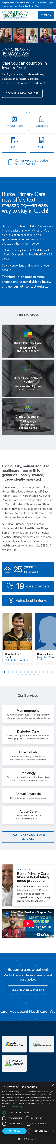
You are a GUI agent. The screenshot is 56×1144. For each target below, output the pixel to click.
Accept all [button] (14, 1131)
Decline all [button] (41, 1131)
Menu (47, 14)
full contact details (33, 286)
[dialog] (28, 1113)
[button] (28, 1139)
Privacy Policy (16, 1106)
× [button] (53, 1085)
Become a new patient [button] (22, 93)
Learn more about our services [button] (28, 837)
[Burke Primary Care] (15, 14)
